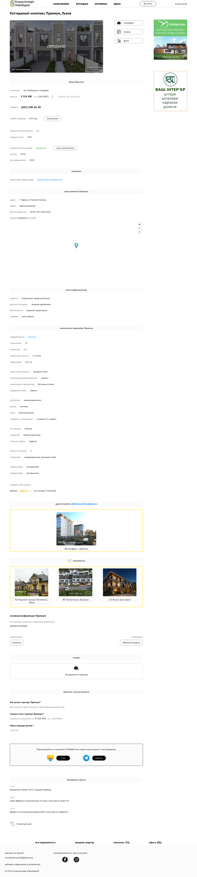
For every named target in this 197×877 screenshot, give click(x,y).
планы (127, 31)
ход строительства (65, 148)
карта (117, 3)
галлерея (129, 22)
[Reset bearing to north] (139, 232)
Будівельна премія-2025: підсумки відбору (30, 789)
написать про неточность (69, 96)
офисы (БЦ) (155, 842)
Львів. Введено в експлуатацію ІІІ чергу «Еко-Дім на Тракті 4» (39, 800)
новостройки (61, 3)
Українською (181, 3)
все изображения (21, 69)
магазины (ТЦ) (122, 842)
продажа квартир (84, 842)
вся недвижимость (45, 842)
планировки (52, 118)
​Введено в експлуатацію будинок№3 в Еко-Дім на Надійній (39, 811)
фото (126, 40)
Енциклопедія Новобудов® (26, 871)
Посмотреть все (24, 824)
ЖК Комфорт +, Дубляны (76, 548)
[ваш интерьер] (170, 110)
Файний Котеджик (131, 642)
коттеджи (82, 3)
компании (101, 3)
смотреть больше (18, 626)
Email (63, 758)
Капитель (16, 642)
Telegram (99, 758)
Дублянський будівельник (49, 179)
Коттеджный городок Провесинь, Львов (31, 601)
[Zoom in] (139, 224)
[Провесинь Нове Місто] (170, 59)
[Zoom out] (139, 228)
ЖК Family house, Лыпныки (76, 599)
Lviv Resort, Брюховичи (120, 599)
